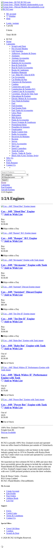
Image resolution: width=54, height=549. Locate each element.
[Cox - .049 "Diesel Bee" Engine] (18, 206)
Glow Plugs (16, 113)
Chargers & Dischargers (21, 82)
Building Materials (19, 72)
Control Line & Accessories (23, 91)
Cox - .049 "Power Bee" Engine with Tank (24, 404)
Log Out (9, 500)
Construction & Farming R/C (24, 89)
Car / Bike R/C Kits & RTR (23, 75)
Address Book (12, 498)
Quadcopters (17, 129)
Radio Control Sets (19, 132)
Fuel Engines (17, 106)
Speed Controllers (19, 148)
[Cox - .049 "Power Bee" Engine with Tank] (22, 399)
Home (8, 41)
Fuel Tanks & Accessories (22, 110)
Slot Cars (15, 146)
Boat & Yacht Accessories (22, 68)
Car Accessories (18, 77)
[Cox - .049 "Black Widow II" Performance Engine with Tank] (27, 370)
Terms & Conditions (14, 516)
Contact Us (11, 165)
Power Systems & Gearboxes (24, 122)
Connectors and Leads (21, 87)
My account (11, 14)
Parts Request (12, 163)
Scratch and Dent (19, 46)
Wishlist (12, 16)
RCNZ (9, 39)
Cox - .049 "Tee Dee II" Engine (18, 318)
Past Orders (11, 496)
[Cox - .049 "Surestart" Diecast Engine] (20, 287)
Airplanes (16, 56)
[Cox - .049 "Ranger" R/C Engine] (18, 233)
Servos (14, 141)
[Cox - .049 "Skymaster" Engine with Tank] (22, 260)
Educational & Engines (21, 96)
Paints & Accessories (20, 120)
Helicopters (16, 115)
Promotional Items (19, 125)
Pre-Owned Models (20, 49)
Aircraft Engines (8, 190)
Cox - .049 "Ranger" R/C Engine (19, 238)
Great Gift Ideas (13, 528)
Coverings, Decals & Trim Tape (25, 94)
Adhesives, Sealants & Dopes (24, 53)
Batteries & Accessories (21, 63)
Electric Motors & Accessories (24, 98)
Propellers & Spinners (21, 127)
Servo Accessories (19, 144)
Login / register (12, 23)
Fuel (13, 103)
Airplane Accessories (20, 58)
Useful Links (11, 513)
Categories (10, 44)
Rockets (15, 139)
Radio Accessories (19, 134)
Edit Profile (11, 493)
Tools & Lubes (18, 151)
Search (4, 180)
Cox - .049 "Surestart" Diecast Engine (21, 292)
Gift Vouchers (17, 51)
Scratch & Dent (12, 533)
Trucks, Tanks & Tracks (21, 153)
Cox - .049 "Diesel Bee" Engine (18, 211)
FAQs (8, 160)
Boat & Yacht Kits (19, 65)
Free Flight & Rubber (20, 101)
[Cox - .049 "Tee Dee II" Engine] (18, 314)
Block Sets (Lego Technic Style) (25, 155)
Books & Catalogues (20, 70)
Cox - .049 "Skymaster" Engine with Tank (24, 265)
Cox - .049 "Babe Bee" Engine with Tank (23, 345)
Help (8, 18)
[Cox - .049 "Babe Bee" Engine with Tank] (22, 340)
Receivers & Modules (20, 136)
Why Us (9, 158)
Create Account (12, 491)
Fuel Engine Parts (19, 108)
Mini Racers (17, 117)
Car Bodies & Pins (19, 79)
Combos (15, 84)
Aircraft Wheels (18, 60)
